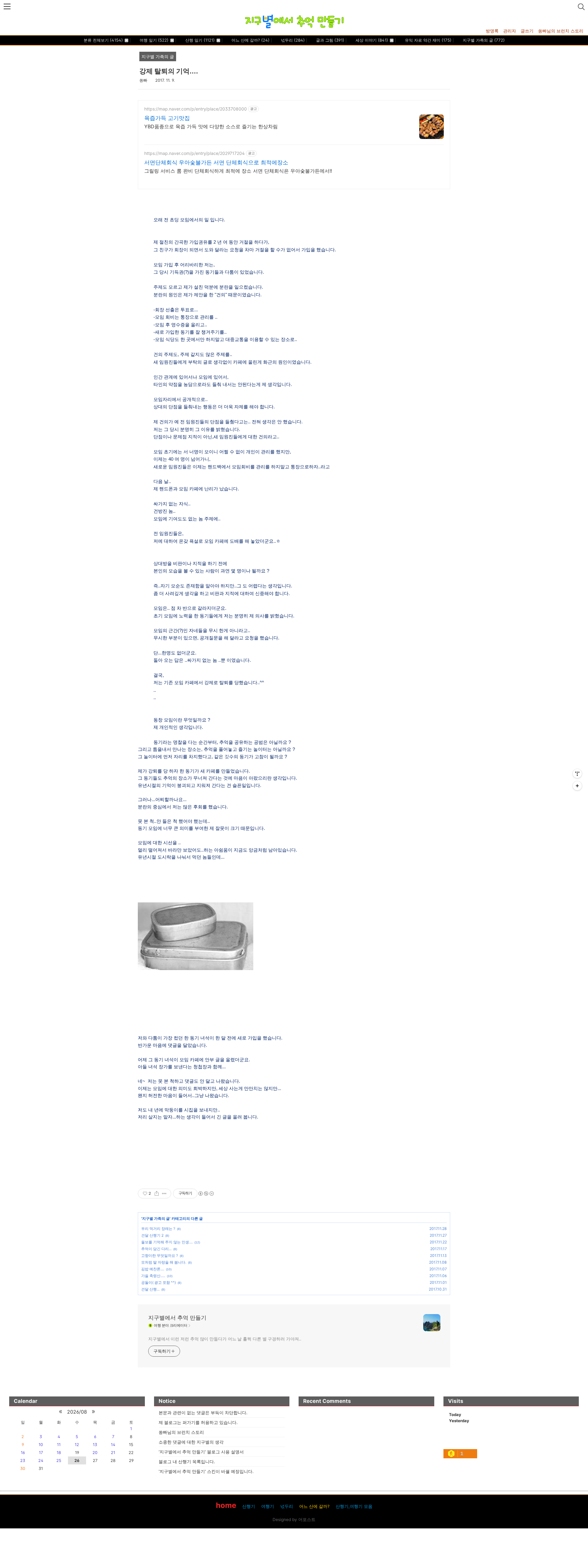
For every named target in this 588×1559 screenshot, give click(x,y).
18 (59, 1452)
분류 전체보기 (103, 40)
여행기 (267, 1506)
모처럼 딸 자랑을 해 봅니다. (163, 1262)
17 (41, 1452)
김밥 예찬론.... (152, 1269)
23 (22, 1460)
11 (59, 1444)
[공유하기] (156, 1193)
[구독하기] (577, 785)
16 (23, 1452)
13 (95, 1444)
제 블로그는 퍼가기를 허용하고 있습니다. (198, 1422)
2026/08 (77, 1412)
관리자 (509, 30)
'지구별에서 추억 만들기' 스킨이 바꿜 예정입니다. (206, 1471)
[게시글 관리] (164, 1193)
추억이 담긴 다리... (156, 1248)
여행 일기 (153, 40)
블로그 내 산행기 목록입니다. (187, 1461)
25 (58, 1460)
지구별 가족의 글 (483, 40)
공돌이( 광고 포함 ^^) (158, 1282)
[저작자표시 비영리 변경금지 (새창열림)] (206, 1193)
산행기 (248, 1506)
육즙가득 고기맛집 (167, 118)
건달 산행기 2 (152, 1235)
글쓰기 (527, 30)
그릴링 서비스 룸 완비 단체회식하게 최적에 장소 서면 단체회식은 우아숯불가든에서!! (238, 171)
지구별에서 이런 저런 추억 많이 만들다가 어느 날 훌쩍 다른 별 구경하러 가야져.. (224, 1338)
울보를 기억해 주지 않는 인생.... (167, 1242)
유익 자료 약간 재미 (427, 40)
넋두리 (292, 40)
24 (40, 1460)
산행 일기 (199, 40)
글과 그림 (329, 40)
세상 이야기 (371, 40)
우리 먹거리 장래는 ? (158, 1228)
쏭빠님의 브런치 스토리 (560, 30)
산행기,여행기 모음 (354, 1506)
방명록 (492, 30)
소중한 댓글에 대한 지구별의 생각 (191, 1442)
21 (113, 1452)
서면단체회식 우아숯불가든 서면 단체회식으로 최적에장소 (216, 162)
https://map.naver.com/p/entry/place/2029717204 (194, 153)
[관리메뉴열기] (577, 773)
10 (41, 1444)
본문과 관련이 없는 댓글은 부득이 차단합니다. (203, 1412)
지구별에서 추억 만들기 (177, 1317)
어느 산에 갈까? (250, 40)
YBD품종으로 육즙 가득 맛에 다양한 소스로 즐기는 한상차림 (211, 126)
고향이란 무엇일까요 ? (159, 1255)
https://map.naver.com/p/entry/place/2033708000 (195, 108)
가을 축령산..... (153, 1275)
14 (113, 1444)
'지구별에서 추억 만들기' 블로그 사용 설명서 (201, 1451)
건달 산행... (150, 1289)
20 (94, 1452)
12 (77, 1444)
